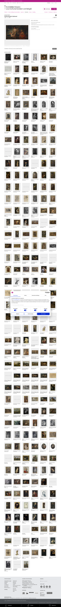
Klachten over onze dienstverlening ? (33, 602)
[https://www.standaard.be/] (36, 593)
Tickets (5, 583)
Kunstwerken (56, 15)
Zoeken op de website (17, 3)
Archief (14, 584)
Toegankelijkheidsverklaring (42, 602)
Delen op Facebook (53, 17)
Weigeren (17, 313)
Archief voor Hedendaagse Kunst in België (16, 586)
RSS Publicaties (42, 595)
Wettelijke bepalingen (49, 602)
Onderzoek (50, 12)
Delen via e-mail (56, 17)
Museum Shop (6, 586)
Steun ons (14, 590)
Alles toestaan (43, 313)
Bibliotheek (14, 582)
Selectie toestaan (30, 313)
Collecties (26, 12)
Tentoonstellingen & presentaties (14, 12)
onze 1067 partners (17, 299)
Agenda (22, 12)
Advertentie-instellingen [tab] (35, 295)
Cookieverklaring (54, 602)
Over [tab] (45, 295)
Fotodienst (14, 583)
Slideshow (54, 48)
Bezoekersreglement (7, 587)
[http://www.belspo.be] (23, 593)
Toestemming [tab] (15, 295)
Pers (14, 591)
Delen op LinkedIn (54, 17)
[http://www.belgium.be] (27, 593)
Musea (30, 12)
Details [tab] (25, 295)
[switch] (25, 310)
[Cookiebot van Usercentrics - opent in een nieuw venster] (46, 292)
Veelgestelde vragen (7, 580)
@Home (55, 12)
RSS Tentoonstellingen (42, 594)
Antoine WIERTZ (35, 29)
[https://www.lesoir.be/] (31, 592)
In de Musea (6, 584)
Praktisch (5, 12)
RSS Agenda (42, 592)
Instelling (33, 12)
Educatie (46, 12)
